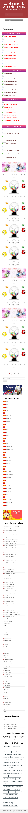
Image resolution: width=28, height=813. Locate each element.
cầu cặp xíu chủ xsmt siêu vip (9, 582)
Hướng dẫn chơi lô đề (8, 621)
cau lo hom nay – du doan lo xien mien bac (14, 5)
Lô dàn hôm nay (16, 789)
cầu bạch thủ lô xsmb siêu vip (9, 537)
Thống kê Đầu (8, 468)
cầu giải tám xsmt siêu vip (9, 586)
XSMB (7, 401)
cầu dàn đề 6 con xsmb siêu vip (10, 545)
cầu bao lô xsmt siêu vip (8, 580)
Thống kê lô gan (8, 460)
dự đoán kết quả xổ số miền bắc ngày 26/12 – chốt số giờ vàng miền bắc (14, 365)
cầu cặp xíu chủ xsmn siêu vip (9, 603)
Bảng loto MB (6, 698)
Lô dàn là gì (5, 792)
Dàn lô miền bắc (13, 781)
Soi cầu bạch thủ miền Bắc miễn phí (10, 794)
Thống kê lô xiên (8, 463)
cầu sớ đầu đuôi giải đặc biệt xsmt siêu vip (12, 593)
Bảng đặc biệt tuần (7, 765)
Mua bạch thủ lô (19, 792)
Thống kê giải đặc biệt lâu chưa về (10, 805)
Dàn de (22, 770)
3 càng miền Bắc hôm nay (16, 749)
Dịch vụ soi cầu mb (7, 528)
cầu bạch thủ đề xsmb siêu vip (10, 532)
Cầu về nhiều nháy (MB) (10, 454)
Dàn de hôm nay (12, 776)
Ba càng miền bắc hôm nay (17, 751)
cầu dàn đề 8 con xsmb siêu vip (10, 547)
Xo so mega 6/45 (8, 424)
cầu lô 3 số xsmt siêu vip (9, 588)
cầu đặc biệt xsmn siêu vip (9, 605)
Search (5, 380)
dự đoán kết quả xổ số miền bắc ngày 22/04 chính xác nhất (14, 281)
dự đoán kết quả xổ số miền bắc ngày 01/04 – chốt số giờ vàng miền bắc (14, 241)
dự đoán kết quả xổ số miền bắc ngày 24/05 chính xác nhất (14, 175)
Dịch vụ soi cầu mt (7, 578)
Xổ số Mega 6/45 (7, 653)
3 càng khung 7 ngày (15, 746)
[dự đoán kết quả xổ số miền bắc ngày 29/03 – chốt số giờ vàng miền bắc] (14, 332)
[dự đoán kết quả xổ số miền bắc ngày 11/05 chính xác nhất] (14, 312)
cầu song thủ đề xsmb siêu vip (10, 571)
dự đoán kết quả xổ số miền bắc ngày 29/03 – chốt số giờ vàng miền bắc (14, 343)
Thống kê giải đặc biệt (7, 802)
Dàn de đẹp (18, 778)
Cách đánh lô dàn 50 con (17, 765)
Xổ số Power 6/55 (7, 651)
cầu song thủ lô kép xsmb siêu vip (10, 575)
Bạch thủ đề (19, 759)
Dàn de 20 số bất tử (17, 773)
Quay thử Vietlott (9, 502)
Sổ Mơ (5, 711)
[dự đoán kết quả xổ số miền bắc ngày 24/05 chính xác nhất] (14, 166)
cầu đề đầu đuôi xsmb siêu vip (10, 562)
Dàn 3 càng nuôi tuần (15, 770)
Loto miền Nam (8, 488)
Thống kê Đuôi (8, 471)
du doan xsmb (17, 767)
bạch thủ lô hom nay (7, 754)
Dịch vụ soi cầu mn (7, 599)
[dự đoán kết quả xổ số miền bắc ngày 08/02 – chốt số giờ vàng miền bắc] (14, 292)
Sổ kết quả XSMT (8, 418)
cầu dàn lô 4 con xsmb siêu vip (10, 554)
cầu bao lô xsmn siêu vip (9, 601)
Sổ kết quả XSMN (8, 415)
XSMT (7, 407)
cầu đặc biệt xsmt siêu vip (9, 584)
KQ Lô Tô (5, 692)
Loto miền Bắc (8, 485)
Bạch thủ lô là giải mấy (17, 754)
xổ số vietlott (8, 421)
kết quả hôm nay (9, 410)
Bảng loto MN (6, 696)
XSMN (7, 404)
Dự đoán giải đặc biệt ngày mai (17, 784)
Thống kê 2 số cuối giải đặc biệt (17, 800)
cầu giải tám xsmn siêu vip (9, 608)
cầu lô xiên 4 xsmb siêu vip (9, 569)
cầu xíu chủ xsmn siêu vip (9, 618)
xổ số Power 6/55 (8, 426)
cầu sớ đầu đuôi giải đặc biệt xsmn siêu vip (12, 614)
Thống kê (7, 435)
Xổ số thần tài (8, 443)
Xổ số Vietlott (6, 655)
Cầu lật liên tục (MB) (9, 449)
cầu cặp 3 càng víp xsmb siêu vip (10, 541)
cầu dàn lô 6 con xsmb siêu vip (10, 556)
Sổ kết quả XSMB (8, 412)
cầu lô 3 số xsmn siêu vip (9, 610)
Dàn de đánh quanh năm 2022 (9, 778)
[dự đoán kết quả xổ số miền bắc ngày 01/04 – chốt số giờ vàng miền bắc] (14, 231)
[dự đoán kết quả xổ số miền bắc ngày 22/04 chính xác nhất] (14, 273)
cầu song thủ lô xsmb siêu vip (10, 573)
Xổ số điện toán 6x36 (9, 438)
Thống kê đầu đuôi (9, 457)
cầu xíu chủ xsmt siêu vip (9, 597)
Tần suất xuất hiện (9, 480)
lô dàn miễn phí (12, 792)
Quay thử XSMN (8, 496)
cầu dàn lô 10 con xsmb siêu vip (10, 552)
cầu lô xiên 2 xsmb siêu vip (9, 565)
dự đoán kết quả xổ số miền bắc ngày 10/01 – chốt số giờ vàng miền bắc (14, 263)
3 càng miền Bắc (6, 749)
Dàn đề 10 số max (6, 784)
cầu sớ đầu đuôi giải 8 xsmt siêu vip (11, 590)
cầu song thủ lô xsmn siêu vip (9, 616)
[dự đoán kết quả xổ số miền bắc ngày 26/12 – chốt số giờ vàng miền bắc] (14, 354)
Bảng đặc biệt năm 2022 (16, 762)
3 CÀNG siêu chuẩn (6, 746)
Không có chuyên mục (7, 789)
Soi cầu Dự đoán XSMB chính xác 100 (10, 797)
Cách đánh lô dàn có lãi (8, 767)
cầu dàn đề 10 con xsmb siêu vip (10, 550)
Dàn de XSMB (19, 776)
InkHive (10, 810)
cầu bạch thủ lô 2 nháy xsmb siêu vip (11, 539)
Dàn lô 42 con (6, 781)
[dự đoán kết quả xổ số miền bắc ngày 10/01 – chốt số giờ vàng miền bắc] (14, 253)
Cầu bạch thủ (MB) (9, 446)
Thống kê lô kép (8, 466)
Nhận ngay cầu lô (7, 623)
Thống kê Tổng (8, 477)
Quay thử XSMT (8, 499)
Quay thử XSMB (8, 494)
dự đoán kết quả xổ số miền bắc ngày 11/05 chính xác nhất (14, 321)
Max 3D (7, 429)
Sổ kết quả (6, 634)
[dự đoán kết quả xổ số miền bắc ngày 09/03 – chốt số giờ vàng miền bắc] (14, 209)
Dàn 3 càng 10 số (6, 770)
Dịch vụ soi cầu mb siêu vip (9, 559)
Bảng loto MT (6, 694)
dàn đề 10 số (20, 781)
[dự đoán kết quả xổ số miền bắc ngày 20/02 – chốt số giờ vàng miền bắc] (14, 186)
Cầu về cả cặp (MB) (9, 452)
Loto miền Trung (8, 491)
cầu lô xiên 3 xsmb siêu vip (9, 567)
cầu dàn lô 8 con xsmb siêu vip (10, 560)
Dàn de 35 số (5, 776)
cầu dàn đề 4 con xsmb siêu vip (10, 543)
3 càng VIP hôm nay (7, 751)
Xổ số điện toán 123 (9, 440)
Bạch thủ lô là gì (6, 757)
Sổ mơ (7, 505)
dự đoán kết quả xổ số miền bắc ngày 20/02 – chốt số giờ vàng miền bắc (14, 197)
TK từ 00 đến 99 (8, 482)
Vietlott (5, 642)
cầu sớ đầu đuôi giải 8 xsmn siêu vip (11, 612)
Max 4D (7, 432)
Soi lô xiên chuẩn (6, 800)
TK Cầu (5, 657)
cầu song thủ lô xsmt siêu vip (9, 595)
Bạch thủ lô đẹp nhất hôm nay (9, 759)
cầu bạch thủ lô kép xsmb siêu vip (10, 534)
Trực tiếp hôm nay (7, 632)
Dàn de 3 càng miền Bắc (8, 773)
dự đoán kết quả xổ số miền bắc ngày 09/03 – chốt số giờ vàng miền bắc (14, 219)
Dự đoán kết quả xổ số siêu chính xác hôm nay (12, 786)
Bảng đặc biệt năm (7, 762)
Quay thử (5, 700)
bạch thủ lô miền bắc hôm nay (17, 757)
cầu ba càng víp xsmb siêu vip (10, 530)
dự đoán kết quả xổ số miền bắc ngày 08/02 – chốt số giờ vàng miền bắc (14, 303)
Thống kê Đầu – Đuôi (9, 474)
